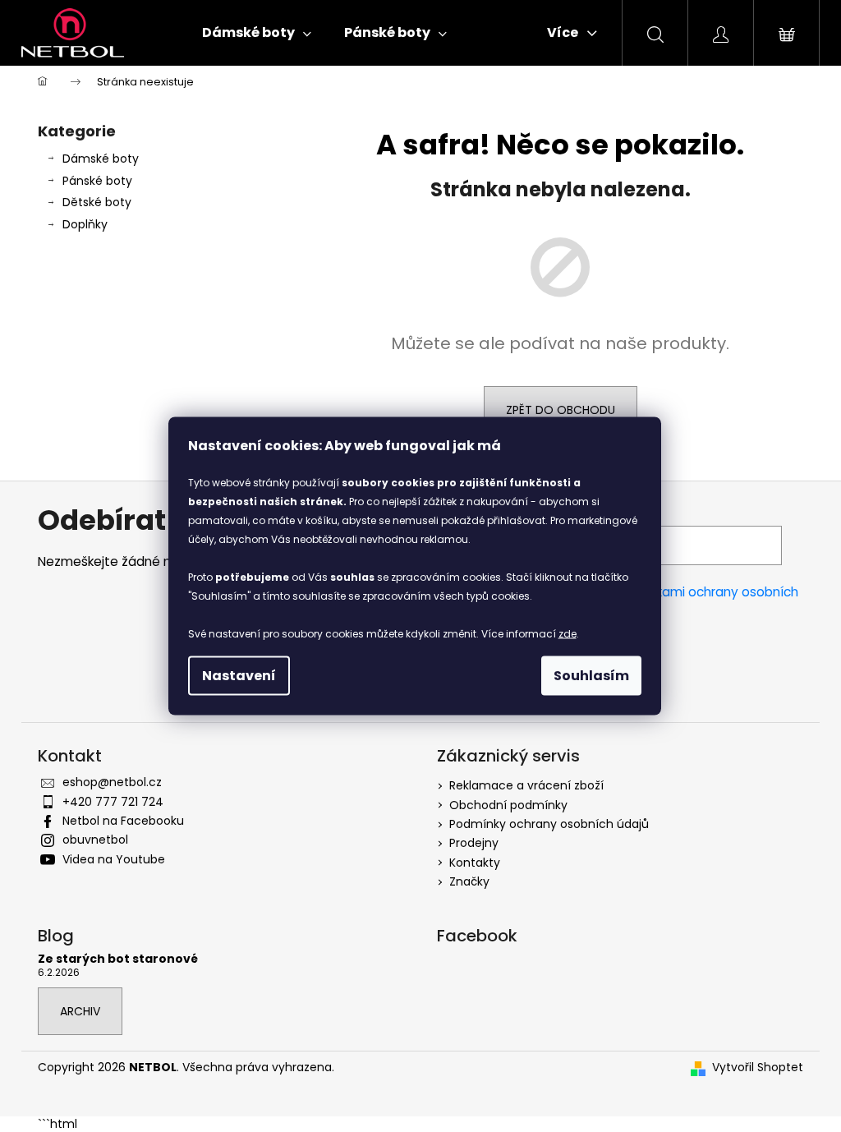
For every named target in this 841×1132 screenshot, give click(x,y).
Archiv (80, 1011)
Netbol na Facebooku (123, 820)
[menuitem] (257, 33)
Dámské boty (100, 158)
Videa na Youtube (113, 859)
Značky (469, 881)
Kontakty (474, 862)
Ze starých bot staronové (118, 959)
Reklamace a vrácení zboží (526, 785)
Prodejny (474, 843)
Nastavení (239, 675)
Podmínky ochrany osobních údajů (549, 824)
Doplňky (85, 224)
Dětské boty (96, 202)
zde (567, 634)
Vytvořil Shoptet (757, 1067)
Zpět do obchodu (560, 410)
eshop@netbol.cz (112, 782)
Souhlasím (591, 675)
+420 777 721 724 (112, 802)
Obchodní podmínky (508, 805)
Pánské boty (97, 181)
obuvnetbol (95, 839)
